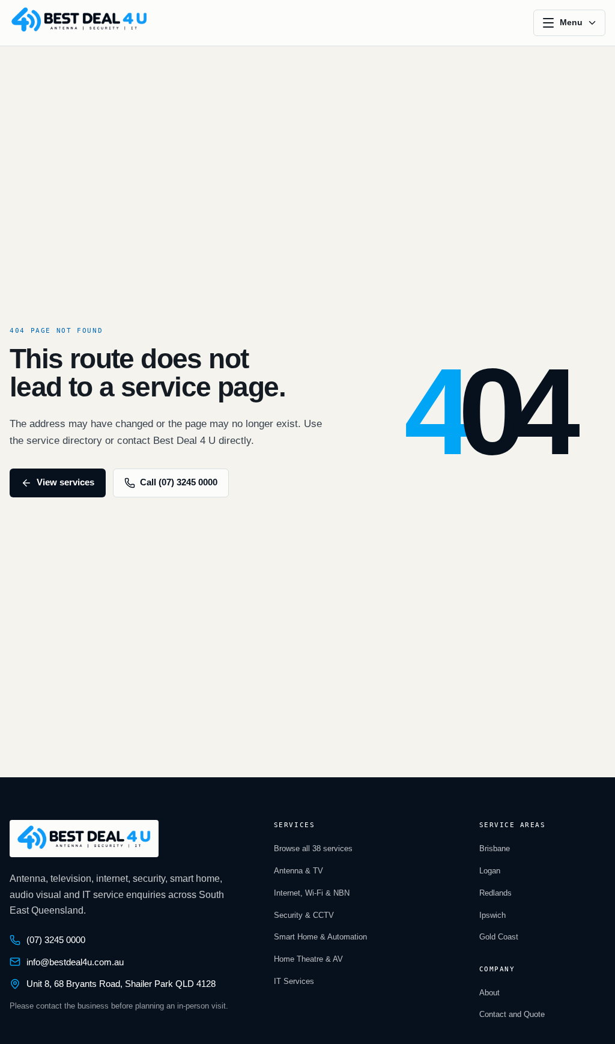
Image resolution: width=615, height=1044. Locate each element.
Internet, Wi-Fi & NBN (312, 892)
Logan (489, 870)
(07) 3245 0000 (55, 940)
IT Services (294, 981)
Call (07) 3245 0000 (178, 482)
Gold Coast (498, 936)
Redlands (495, 892)
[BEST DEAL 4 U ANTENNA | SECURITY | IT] (79, 23)
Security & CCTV (304, 915)
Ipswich (492, 915)
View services (65, 482)
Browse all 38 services (313, 848)
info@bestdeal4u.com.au (75, 962)
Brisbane (494, 848)
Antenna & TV (298, 870)
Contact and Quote (512, 1014)
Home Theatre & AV (308, 959)
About (489, 992)
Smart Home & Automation (320, 936)
